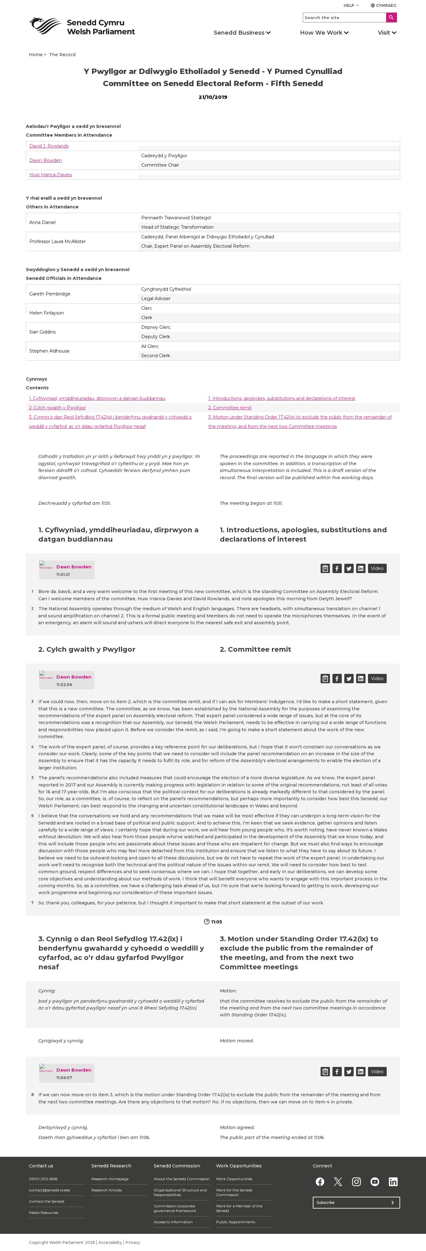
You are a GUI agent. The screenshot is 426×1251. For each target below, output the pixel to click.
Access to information (173, 1221)
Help (352, 5)
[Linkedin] (393, 1182)
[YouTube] (375, 1182)
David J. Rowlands (49, 146)
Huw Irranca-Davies (50, 175)
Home (36, 54)
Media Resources (43, 1212)
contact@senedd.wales (49, 1190)
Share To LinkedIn (360, 568)
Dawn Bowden (45, 160)
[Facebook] (320, 1182)
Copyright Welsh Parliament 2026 (62, 1242)
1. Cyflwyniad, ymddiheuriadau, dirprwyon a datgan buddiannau (97, 398)
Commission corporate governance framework (175, 1208)
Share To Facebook (337, 568)
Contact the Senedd (46, 1201)
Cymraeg (383, 5)
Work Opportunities (234, 1178)
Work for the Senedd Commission (234, 1192)
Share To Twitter (349, 568)
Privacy (133, 1242)
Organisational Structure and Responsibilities (180, 1192)
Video (377, 568)
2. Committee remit (230, 408)
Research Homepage (109, 1178)
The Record (62, 54)
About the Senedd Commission (182, 1178)
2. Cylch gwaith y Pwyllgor (57, 408)
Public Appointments (235, 1221)
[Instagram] (357, 1182)
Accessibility (110, 1242)
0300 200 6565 (43, 1178)
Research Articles (106, 1190)
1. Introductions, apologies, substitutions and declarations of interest (281, 398)
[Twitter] (338, 1182)
